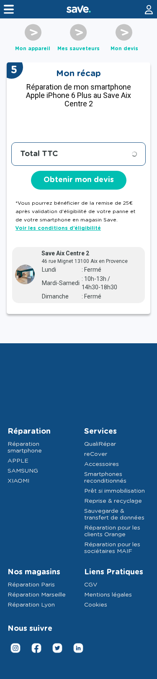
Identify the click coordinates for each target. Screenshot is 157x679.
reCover (95, 454)
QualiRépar (100, 444)
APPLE (18, 461)
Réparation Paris (31, 585)
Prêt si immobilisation (114, 491)
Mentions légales (108, 595)
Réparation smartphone (25, 447)
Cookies (95, 605)
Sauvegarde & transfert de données (114, 514)
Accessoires (101, 464)
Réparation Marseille (37, 595)
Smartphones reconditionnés (105, 477)
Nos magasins (34, 572)
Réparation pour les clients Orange (112, 531)
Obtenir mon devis (79, 180)
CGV (90, 585)
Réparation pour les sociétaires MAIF (112, 548)
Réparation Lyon (31, 605)
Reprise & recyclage (113, 501)
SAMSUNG (23, 471)
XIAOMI (18, 481)
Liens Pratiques (113, 572)
